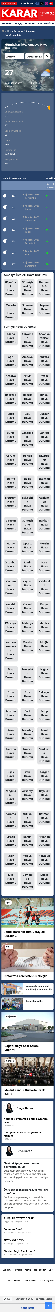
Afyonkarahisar (44, 340)
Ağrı (10, 361)
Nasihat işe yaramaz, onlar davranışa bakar (21, 1164)
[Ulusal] (27, 957)
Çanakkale (27, 438)
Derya (25, 1108)
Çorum (10, 459)
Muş (10, 673)
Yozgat (44, 776)
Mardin (27, 646)
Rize (27, 696)
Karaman (10, 820)
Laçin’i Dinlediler (34, 1001)
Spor (51, 1269)
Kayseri (27, 585)
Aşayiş (18, 23)
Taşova (44, 309)
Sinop (44, 715)
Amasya (29, 31)
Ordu (10, 696)
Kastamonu (10, 587)
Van (27, 776)
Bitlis (10, 417)
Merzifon (10, 311)
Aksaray (27, 795)
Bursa (10, 436)
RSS (8, 1298)
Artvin (27, 380)
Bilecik (27, 398)
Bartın (27, 840)
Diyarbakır (44, 461)
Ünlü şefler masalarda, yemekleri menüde (26, 1191)
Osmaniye (27, 880)
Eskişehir (27, 503)
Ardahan (44, 840)
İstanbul (10, 566)
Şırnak (10, 840)
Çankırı (44, 436)
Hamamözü (44, 288)
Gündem (6, 23)
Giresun (10, 524)
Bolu (27, 417)
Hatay (10, 547)
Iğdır (10, 859)
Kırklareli (44, 587)
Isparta (27, 547)
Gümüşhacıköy (12, 35)
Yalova (27, 859)
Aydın (44, 380)
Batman (44, 818)
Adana (10, 338)
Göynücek (10, 288)
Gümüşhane (27, 526)
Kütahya (10, 627)
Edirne (10, 482)
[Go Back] (48, 1306)
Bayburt (44, 795)
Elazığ (27, 482)
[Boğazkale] (27, 1026)
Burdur (44, 417)
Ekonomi (30, 23)
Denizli (27, 459)
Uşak (10, 776)
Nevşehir (27, 675)
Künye (23, 3)
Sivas (10, 734)
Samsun (10, 715)
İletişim (30, 3)
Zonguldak (10, 797)
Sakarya (44, 696)
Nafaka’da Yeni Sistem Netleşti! (25, 976)
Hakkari (44, 524)
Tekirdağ (27, 734)
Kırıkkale (27, 820)
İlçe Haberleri (40, 1269)
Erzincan (44, 482)
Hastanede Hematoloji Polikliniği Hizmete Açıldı (39, 988)
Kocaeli (27, 608)
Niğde (44, 673)
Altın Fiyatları (30, 1280)
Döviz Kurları (14, 1280)
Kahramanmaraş (10, 650)
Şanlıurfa (44, 755)
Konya (44, 608)
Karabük (44, 859)
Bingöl (44, 398)
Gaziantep (44, 503)
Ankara (44, 361)
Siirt (27, 715)
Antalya (10, 380)
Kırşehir (10, 608)
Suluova (27, 309)
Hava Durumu (14, 31)
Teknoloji (17, 1269)
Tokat (44, 734)
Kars (44, 566)
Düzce (44, 878)
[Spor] (27, 912)
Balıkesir (10, 398)
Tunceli (27, 753)
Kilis (10, 878)
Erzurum (10, 501)
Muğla (44, 646)
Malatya (27, 627)
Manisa (44, 627)
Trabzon (10, 753)
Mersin (44, 547)
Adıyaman (27, 340)
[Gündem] (27, 1071)
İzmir (27, 566)
